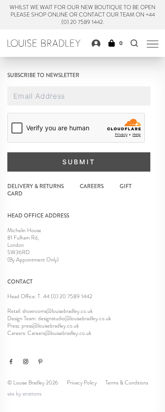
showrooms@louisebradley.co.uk (57, 311)
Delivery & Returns (35, 186)
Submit (78, 162)
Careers (92, 186)
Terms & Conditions (126, 382)
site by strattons (24, 393)
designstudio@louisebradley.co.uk (74, 318)
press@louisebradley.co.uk (50, 325)
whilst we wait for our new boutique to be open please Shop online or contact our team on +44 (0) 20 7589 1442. (82, 15)
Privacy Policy (82, 382)
